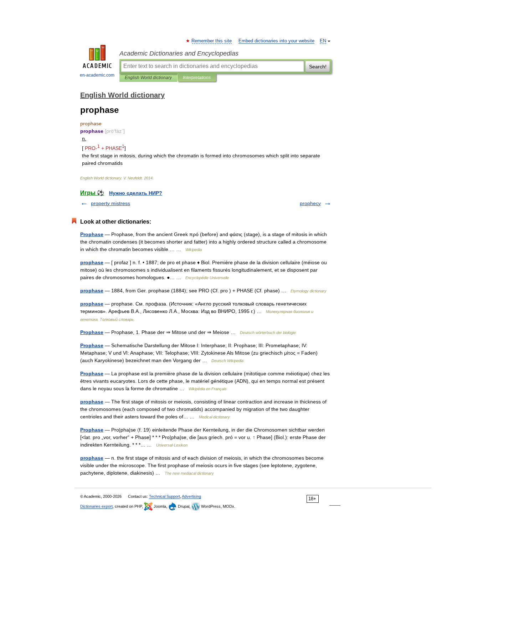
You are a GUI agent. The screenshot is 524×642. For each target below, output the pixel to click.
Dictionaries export (96, 506)
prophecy (310, 203)
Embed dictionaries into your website (276, 40)
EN (323, 40)
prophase (91, 262)
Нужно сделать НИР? (135, 193)
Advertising (191, 496)
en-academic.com (97, 75)
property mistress (110, 203)
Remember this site (212, 40)
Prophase (91, 234)
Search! (318, 66)
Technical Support (164, 496)
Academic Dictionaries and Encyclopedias (178, 53)
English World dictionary (148, 77)
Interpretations (197, 77)
